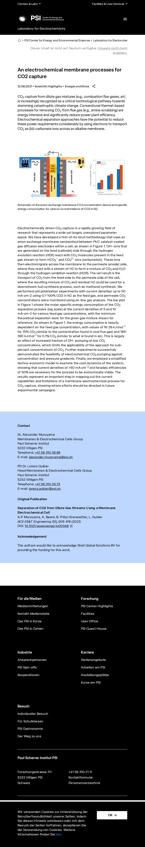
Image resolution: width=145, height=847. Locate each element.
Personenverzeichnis (84, 783)
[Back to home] (41, 18)
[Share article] (94, 86)
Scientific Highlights (48, 86)
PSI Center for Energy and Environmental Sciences (57, 40)
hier (58, 834)
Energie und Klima (77, 86)
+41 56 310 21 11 (80, 772)
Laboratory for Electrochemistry (42, 28)
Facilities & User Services (108, 3)
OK (110, 815)
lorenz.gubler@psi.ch (45, 489)
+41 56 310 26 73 (47, 484)
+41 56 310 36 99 (47, 452)
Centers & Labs (28, 3)
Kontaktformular (81, 777)
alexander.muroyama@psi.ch (51, 457)
